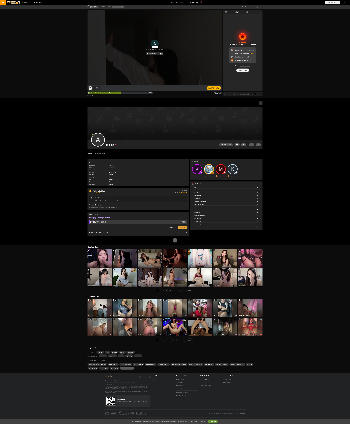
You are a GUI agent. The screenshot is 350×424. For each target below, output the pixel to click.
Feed (108, 7)
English (143, 376)
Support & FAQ (227, 379)
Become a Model (204, 379)
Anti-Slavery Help (181, 395)
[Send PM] (258, 144)
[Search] (188, 2)
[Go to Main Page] (13, 2)
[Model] (260, 103)
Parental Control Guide (182, 392)
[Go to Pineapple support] (132, 413)
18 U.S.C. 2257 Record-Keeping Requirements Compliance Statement (227, 413)
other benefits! (245, 66)
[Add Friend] (251, 144)
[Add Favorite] (90, 88)
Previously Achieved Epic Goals (98, 232)
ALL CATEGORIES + (127, 368)
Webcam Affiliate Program (206, 385)
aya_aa (90, 348)
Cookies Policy (180, 389)
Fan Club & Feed (100, 153)
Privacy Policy (180, 379)
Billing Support (227, 382)
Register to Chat (242, 70)
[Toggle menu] (3, 2)
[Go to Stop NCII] (141, 413)
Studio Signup (203, 382)
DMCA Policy (179, 385)
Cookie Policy (193, 421)
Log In (344, 2)
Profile (103, 7)
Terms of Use (179, 382)
